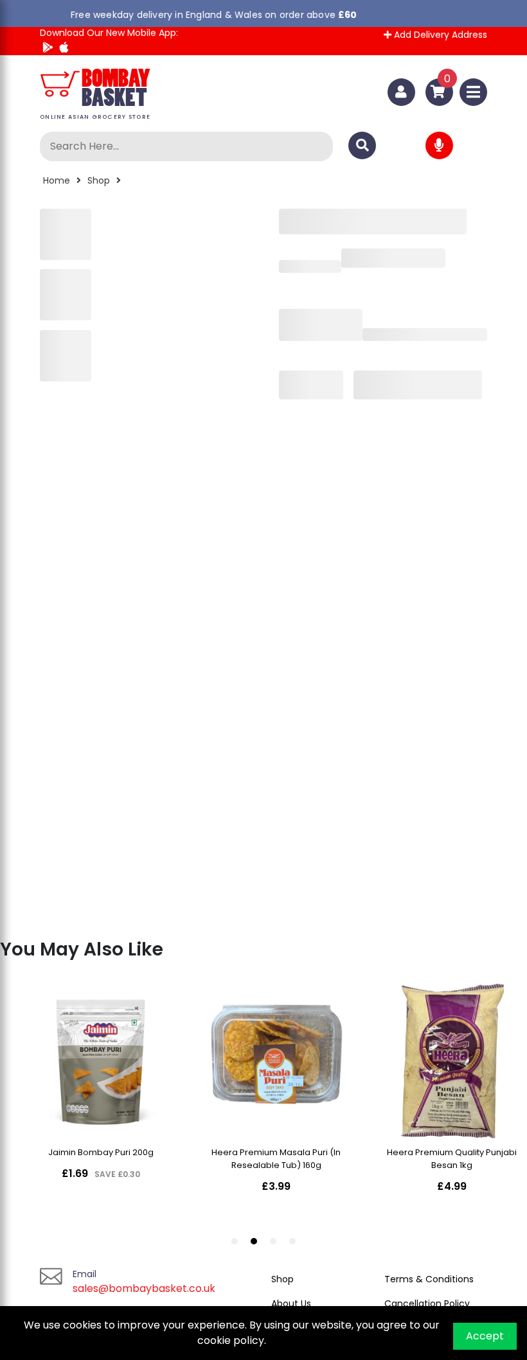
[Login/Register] (401, 92)
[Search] (362, 145)
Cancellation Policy (427, 1303)
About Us (291, 1303)
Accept (485, 1336)
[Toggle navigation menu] (473, 92)
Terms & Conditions (429, 1279)
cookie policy (230, 1340)
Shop (98, 180)
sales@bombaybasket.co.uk (144, 1288)
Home (56, 180)
